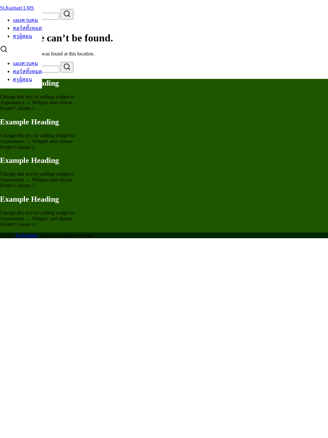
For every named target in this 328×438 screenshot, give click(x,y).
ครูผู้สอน (22, 36)
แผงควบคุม (25, 20)
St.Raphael (26, 235)
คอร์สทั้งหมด (27, 28)
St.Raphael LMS (17, 8)
